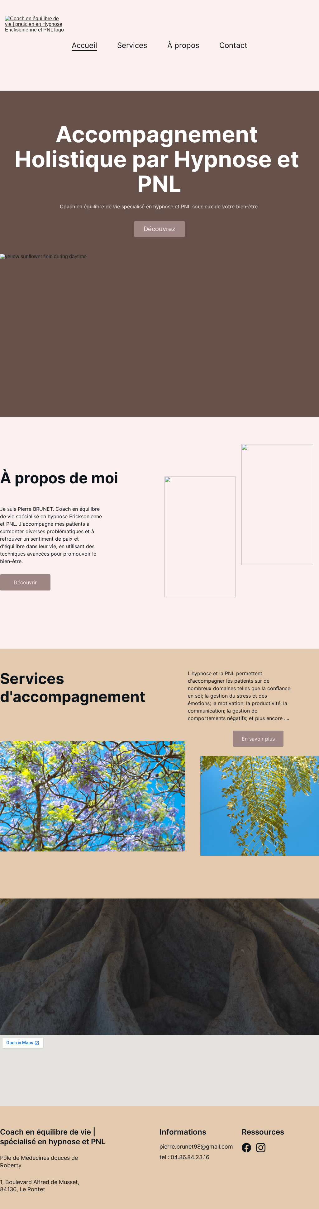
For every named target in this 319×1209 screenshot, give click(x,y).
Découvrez (159, 229)
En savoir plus (258, 739)
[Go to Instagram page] (260, 1147)
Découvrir (25, 582)
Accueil (84, 45)
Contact (233, 45)
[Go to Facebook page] (246, 1147)
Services (132, 45)
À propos (183, 45)
